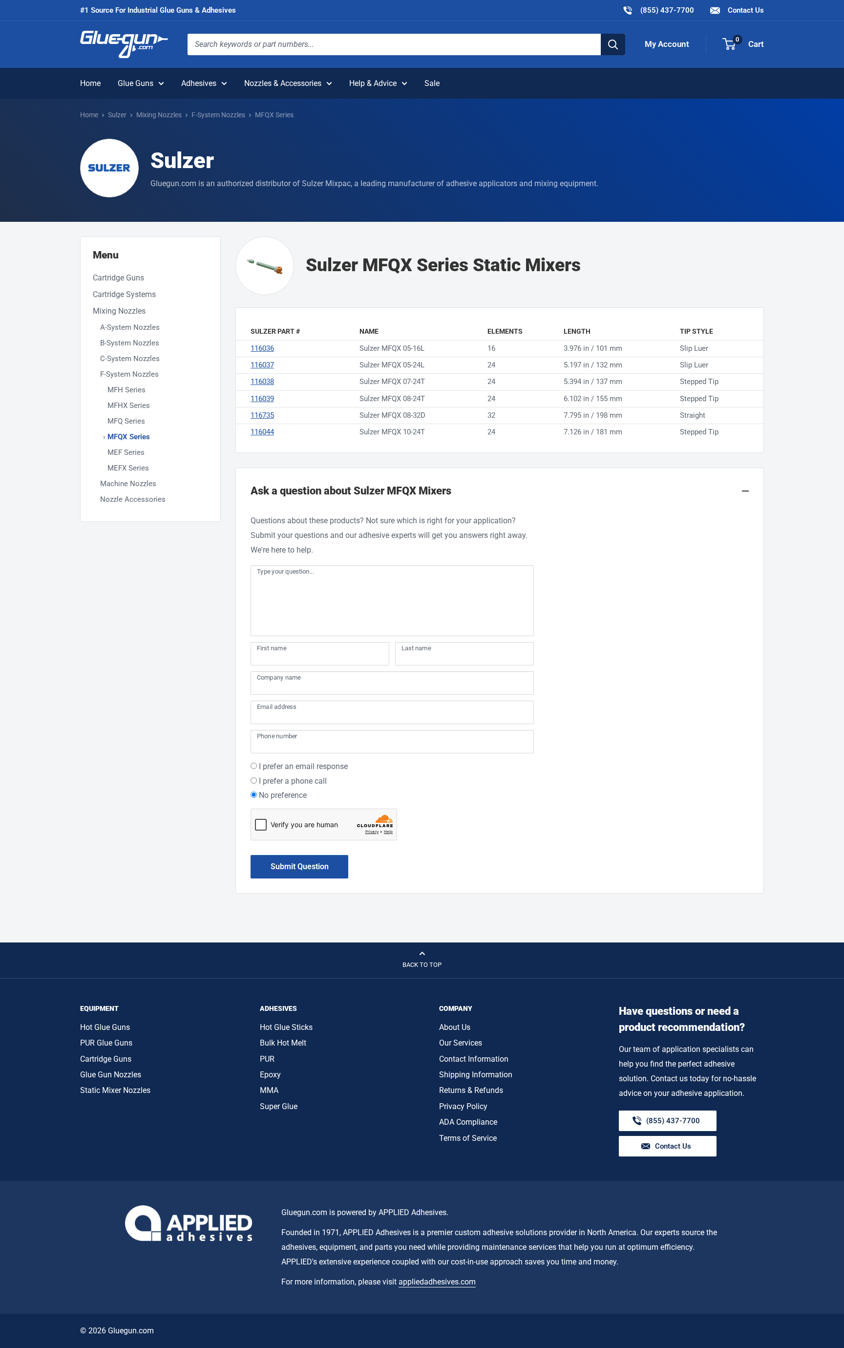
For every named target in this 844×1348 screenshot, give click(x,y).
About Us (454, 1027)
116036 (262, 348)
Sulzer (117, 115)
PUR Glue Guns (106, 1043)
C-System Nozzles (130, 358)
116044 (262, 432)
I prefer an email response (303, 766)
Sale (432, 83)
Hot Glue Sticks (286, 1027)
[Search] (613, 44)
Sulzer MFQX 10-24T (392, 432)
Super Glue (278, 1106)
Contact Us (745, 10)
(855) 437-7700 (658, 10)
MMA (269, 1090)
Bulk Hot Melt (283, 1043)
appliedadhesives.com (437, 1281)
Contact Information (473, 1059)
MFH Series (126, 389)
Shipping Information (475, 1074)
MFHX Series (128, 405)
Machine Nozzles (128, 483)
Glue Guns (135, 83)
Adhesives (198, 83)
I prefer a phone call (293, 781)
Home (90, 83)
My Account (667, 44)
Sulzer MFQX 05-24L (391, 365)
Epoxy (270, 1074)
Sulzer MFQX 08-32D (392, 415)
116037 (262, 365)
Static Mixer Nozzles (115, 1090)
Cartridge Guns (118, 277)
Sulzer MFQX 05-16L (391, 348)
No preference (283, 795)
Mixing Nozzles (159, 115)
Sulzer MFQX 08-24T (392, 398)
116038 (262, 381)
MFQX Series (128, 436)
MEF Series (126, 452)
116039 (262, 398)
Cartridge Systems (124, 294)
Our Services (460, 1043)
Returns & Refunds (471, 1090)
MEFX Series (128, 468)
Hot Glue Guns (105, 1027)
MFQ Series (126, 421)
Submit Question (300, 866)
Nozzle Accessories (133, 499)
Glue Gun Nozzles (110, 1074)
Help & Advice (373, 83)
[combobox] (394, 44)
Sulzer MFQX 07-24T (392, 381)
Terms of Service (468, 1138)
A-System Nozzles (130, 327)
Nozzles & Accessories (282, 83)
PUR (267, 1059)
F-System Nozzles (218, 115)
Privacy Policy (463, 1106)
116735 (262, 415)
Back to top (422, 964)
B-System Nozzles (129, 343)
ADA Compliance (468, 1122)
